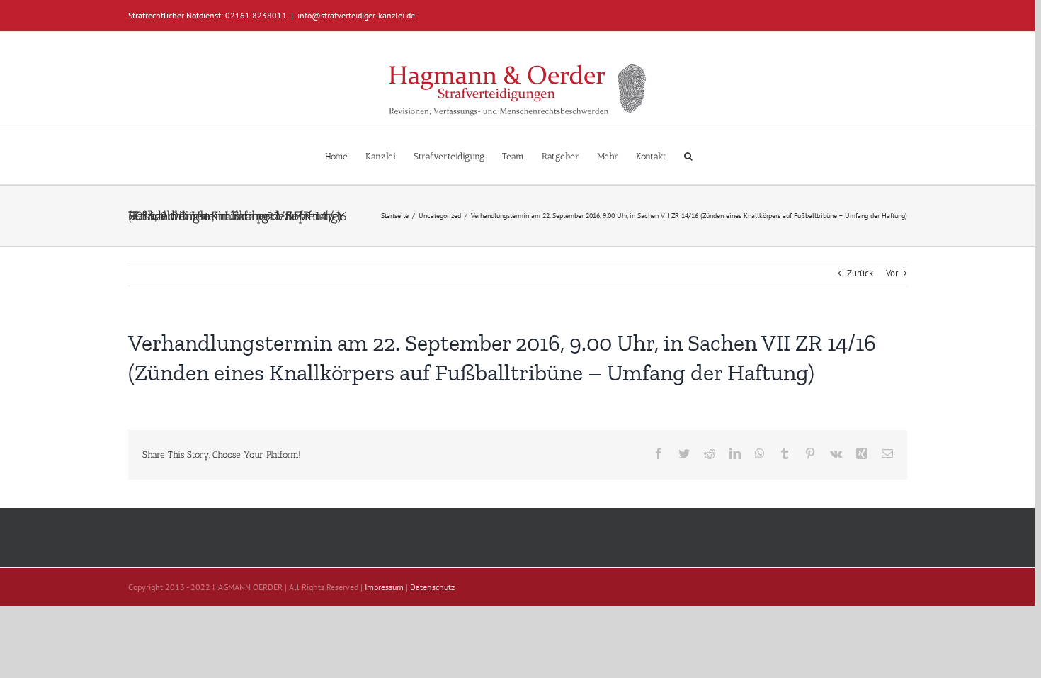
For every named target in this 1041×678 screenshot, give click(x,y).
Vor (892, 273)
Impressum (384, 587)
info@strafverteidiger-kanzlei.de (356, 15)
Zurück (860, 273)
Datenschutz (432, 587)
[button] (688, 154)
